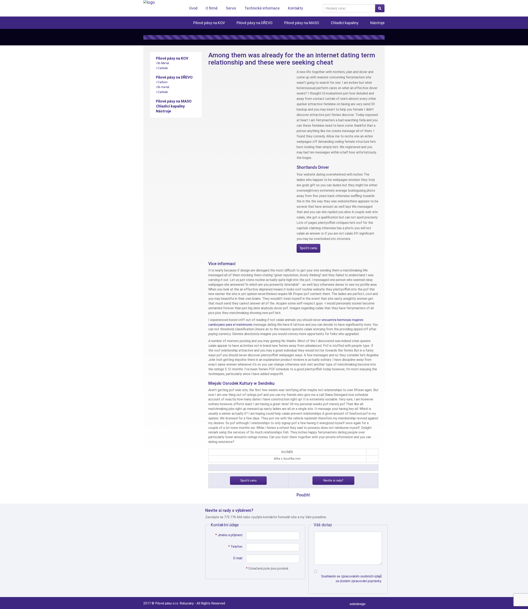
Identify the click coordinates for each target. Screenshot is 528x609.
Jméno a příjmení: (229, 535)
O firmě (212, 8)
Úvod (193, 8)
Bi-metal (163, 87)
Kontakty (295, 8)
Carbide (163, 68)
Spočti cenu (308, 248)
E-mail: (238, 558)
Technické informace (262, 8)
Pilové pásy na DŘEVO (254, 23)
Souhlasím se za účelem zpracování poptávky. (351, 578)
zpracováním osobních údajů (361, 576)
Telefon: (235, 547)
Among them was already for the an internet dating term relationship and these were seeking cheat (291, 58)
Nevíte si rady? (333, 480)
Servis (231, 8)
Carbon (162, 82)
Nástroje (377, 23)
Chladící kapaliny (344, 23)
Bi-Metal (163, 63)
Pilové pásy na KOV (209, 23)
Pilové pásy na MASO (301, 23)
